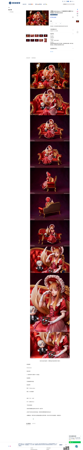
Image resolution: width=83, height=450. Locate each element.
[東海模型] (14, 3)
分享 (52, 51)
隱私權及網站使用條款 (34, 449)
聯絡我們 (47, 449)
